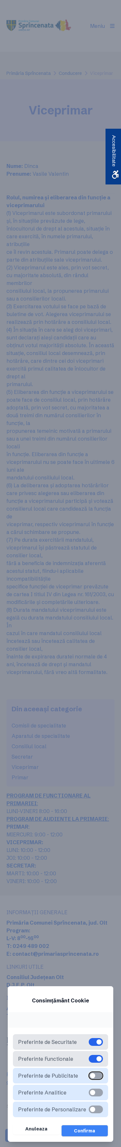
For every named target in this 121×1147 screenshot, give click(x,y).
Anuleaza (36, 1129)
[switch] (96, 1076)
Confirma (84, 1131)
